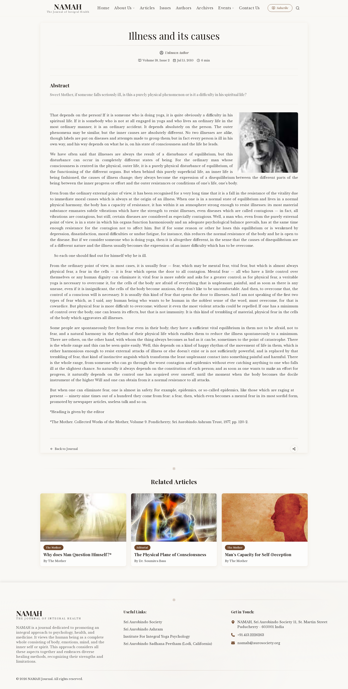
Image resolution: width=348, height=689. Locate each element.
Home (103, 8)
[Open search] (297, 8)
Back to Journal (66, 449)
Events (224, 8)
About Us (123, 8)
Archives (204, 8)
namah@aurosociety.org (258, 643)
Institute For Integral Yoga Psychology (156, 636)
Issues (165, 8)
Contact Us (249, 8)
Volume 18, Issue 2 (156, 60)
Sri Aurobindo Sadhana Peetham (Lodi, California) (167, 644)
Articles (147, 8)
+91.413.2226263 (250, 635)
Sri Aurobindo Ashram (143, 629)
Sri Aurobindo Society (142, 622)
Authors (184, 8)
